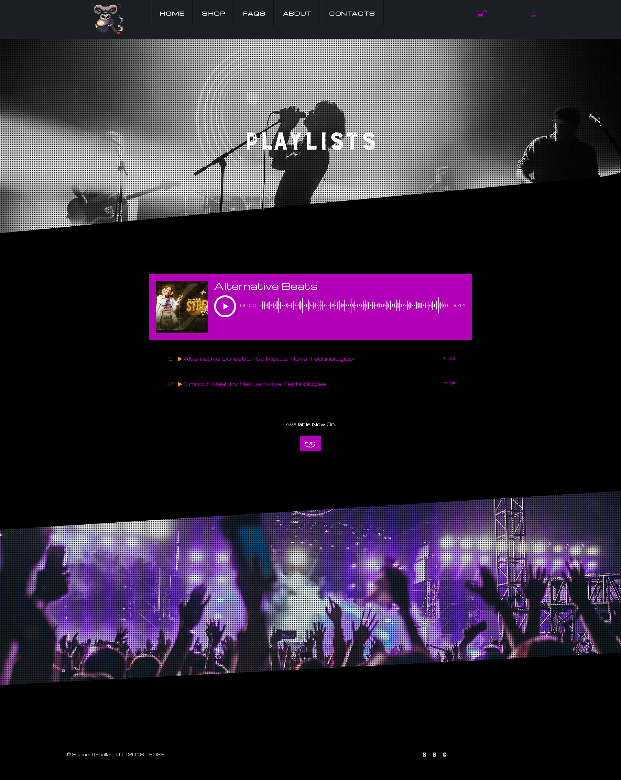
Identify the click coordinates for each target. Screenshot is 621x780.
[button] (225, 306)
